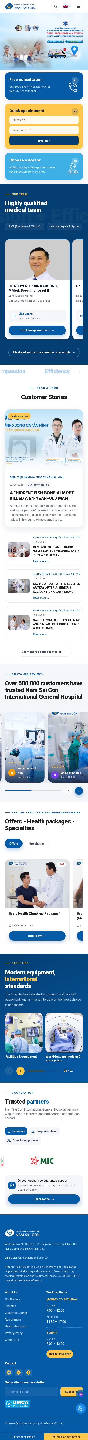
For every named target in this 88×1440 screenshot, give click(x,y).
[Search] (55, 6)
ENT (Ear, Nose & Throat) (24, 226)
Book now (35, 935)
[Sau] (79, 791)
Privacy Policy (14, 1333)
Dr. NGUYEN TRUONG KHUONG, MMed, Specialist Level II (33, 288)
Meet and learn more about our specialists (42, 352)
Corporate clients (47, 1131)
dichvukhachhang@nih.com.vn (30, 1257)
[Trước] (69, 791)
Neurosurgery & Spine (65, 226)
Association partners (25, 1140)
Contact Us (12, 1340)
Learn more (42, 1199)
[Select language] (67, 6)
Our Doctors (12, 1299)
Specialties (37, 843)
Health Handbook (16, 1326)
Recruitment (13, 1319)
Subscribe (72, 1391)
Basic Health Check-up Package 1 (35, 914)
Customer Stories (16, 1312)
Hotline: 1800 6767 (60, 1353)
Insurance (18, 1131)
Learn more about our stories (42, 652)
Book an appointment (35, 330)
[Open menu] (78, 6)
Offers (13, 843)
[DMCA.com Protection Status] (17, 1404)
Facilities (10, 1306)
